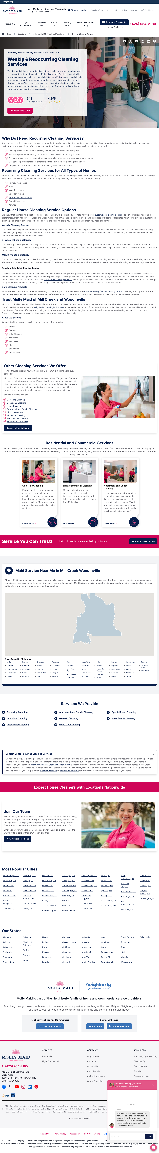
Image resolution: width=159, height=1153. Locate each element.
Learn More (28, 523)
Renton (113, 676)
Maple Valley (86, 662)
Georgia (26, 955)
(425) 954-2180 (143, 24)
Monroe (99, 665)
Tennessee (126, 942)
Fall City (40, 669)
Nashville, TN (87, 880)
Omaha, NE (86, 903)
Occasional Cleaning (16, 403)
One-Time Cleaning (16, 400)
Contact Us (92, 1066)
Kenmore (55, 676)
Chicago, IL (28, 880)
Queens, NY (106, 890)
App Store (97, 1026)
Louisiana (46, 962)
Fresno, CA (47, 885)
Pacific (99, 678)
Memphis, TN (68, 895)
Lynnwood (70, 678)
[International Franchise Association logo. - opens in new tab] (6, 1095)
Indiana (45, 942)
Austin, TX (7, 890)
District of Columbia (27, 943)
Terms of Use (45, 1134)
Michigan (66, 947)
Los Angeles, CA (69, 890)
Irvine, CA (46, 900)
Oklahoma (106, 942)
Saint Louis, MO (108, 905)
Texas (123, 947)
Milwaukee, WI (68, 910)
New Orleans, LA (89, 885)
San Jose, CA (127, 909)
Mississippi (67, 957)
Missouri (66, 962)
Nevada (85, 942)
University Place (144, 666)
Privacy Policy (60, 1134)
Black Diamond (12, 669)
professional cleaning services (58, 279)
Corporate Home (142, 1076)
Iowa (44, 947)
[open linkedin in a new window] (148, 42)
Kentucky (46, 957)
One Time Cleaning (32, 485)
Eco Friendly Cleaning (123, 718)
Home (8, 34)
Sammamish (130, 662)
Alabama (7, 937)
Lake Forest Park (71, 670)
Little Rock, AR (69, 885)
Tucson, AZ (145, 885)
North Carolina (88, 962)
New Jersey (87, 947)
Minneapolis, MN (89, 875)
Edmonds (25, 676)
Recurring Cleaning (17, 712)
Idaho (25, 960)
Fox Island (55, 662)
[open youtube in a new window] (136, 42)
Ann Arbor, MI (9, 880)
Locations (22, 34)
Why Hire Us (41, 24)
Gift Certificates (147, 10)
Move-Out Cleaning (16, 415)
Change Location (78, 10)
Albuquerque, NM (11, 875)
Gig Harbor (56, 665)
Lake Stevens (71, 674)
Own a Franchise (95, 1081)
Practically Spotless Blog (86, 24)
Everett (39, 665)
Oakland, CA (87, 890)
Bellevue (10, 665)
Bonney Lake (12, 673)
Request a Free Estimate (17, 428)
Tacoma (144, 662)
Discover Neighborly (48, 1026)
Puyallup (114, 665)
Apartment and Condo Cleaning (22, 409)
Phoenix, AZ (106, 880)
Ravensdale (115, 669)
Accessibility (75, 1134)
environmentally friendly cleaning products (104, 291)
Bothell (9, 676)
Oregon (104, 947)
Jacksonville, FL (49, 905)
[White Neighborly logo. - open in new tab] (8, 2)
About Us (54, 24)
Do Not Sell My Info (92, 1134)
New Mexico (87, 952)
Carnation (25, 665)
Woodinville (145, 670)
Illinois (45, 937)
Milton (99, 662)
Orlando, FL (86, 908)
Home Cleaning (14, 406)
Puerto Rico (106, 957)
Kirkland (70, 665)
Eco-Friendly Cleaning (17, 418)
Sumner (129, 676)
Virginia (124, 957)
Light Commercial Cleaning (77, 485)
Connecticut (8, 962)
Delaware (27, 937)
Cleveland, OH (29, 890)
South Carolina (108, 962)
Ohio (103, 937)
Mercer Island (86, 673)
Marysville (85, 665)
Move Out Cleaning (69, 724)
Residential (10, 24)
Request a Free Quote (116, 22)
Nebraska (85, 937)
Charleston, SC (10, 908)
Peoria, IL (105, 875)
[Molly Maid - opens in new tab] (60, 986)
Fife (38, 676)
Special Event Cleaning (18, 421)
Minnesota (67, 952)
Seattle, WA (145, 875)
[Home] (3, 34)
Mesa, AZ (66, 900)
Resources (140, 1050)
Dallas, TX (27, 908)
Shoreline (129, 669)
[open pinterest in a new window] (154, 42)
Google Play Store (121, 1026)
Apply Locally (112, 10)
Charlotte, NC (29, 875)
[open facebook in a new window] (124, 42)
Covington (26, 669)
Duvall (24, 673)
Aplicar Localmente (129, 10)
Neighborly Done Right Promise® (49, 307)
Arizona (6, 942)
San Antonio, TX (128, 891)
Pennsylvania (107, 952)
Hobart (54, 669)
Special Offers (97, 10)
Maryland (66, 937)
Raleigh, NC (106, 895)
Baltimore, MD (9, 895)
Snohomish (130, 673)
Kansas (45, 952)
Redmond (114, 673)
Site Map (138, 1071)
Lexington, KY (68, 880)
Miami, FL (66, 905)
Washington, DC (147, 898)
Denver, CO (47, 875)
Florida (26, 950)
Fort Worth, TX (49, 880)
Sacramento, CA (108, 900)
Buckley (25, 662)
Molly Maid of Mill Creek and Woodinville (49, 34)
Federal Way (41, 673)
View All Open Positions (17, 839)
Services (47, 1050)
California (7, 952)
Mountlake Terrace (100, 670)
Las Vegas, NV (68, 875)
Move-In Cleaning (15, 412)
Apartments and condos (20, 197)
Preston (114, 662)
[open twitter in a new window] (130, 42)
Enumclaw (40, 662)
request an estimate (69, 770)
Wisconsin (145, 937)
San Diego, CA (127, 896)
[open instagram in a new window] (142, 42)
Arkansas (7, 947)
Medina (84, 669)
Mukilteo (100, 674)
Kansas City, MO (50, 910)
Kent (68, 662)
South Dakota (127, 937)
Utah (123, 952)
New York (86, 957)
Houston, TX (48, 890)
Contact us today (48, 770)
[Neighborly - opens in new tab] (98, 986)
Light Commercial (26, 24)
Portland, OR (107, 885)
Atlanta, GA (8, 885)
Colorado (7, 957)
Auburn (9, 662)
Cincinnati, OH (29, 885)
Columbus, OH (29, 903)
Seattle (128, 665)
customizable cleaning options (109, 215)
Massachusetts (69, 942)
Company (92, 1050)
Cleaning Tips (67, 24)
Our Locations (140, 1066)
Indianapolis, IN (49, 895)
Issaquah (55, 673)
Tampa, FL (145, 880)
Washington (126, 962)
